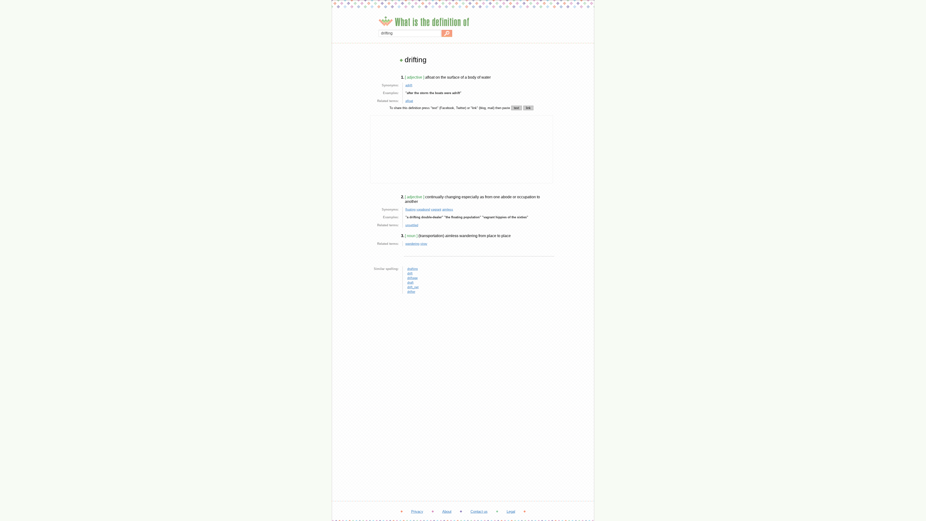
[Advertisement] (349, 127)
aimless (447, 209)
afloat (409, 101)
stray (423, 244)
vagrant (436, 209)
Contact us (479, 511)
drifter (411, 292)
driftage (412, 278)
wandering (412, 244)
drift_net (413, 287)
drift (410, 273)
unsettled (411, 225)
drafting (412, 269)
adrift (408, 85)
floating (410, 209)
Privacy (417, 511)
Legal (511, 511)
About (446, 511)
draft (410, 282)
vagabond (423, 209)
